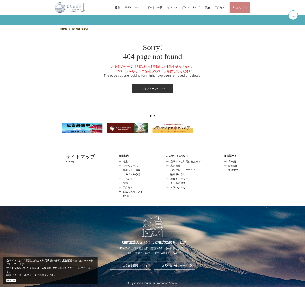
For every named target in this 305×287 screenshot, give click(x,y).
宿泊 (207, 7)
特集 (117, 7)
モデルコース (132, 7)
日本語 (232, 161)
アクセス (220, 7)
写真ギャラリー (179, 178)
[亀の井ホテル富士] (127, 128)
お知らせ (128, 196)
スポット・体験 (154, 7)
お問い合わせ (178, 187)
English (232, 165)
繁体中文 (233, 170)
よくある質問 (178, 183)
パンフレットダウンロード (185, 170)
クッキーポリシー (24, 275)
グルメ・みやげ (191, 7)
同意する (11, 280)
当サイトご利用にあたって (185, 161)
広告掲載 (175, 165)
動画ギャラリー (179, 174)
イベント (172, 7)
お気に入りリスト (133, 191)
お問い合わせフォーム (174, 265)
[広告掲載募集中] (82, 128)
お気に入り (241, 7)
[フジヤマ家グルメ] (172, 128)
